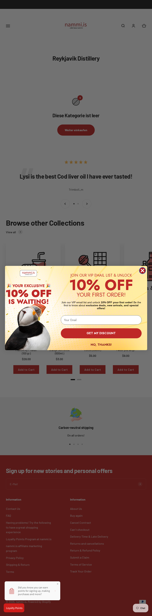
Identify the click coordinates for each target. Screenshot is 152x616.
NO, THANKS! (101, 344)
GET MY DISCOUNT (101, 333)
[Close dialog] (142, 270)
